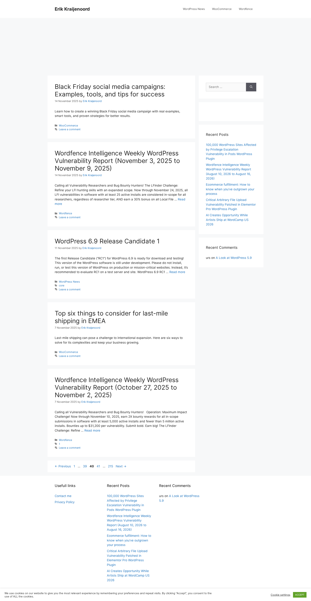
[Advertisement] (155, 45)
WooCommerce (222, 9)
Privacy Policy (65, 502)
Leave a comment (69, 129)
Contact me (63, 496)
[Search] (251, 87)
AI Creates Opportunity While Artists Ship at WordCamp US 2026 (227, 219)
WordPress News (194, 9)
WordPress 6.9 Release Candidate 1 (107, 241)
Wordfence (246, 9)
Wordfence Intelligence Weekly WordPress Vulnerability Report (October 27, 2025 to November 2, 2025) (117, 387)
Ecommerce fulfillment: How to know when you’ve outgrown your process (230, 189)
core (61, 285)
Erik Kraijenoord (72, 9)
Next (121, 466)
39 (85, 466)
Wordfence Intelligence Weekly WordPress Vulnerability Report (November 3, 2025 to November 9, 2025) (117, 160)
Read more (177, 272)
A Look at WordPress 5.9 (234, 258)
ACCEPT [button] (299, 594)
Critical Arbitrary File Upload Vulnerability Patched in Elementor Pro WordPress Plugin (231, 204)
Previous (63, 466)
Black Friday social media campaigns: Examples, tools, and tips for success (110, 90)
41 (98, 466)
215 (111, 466)
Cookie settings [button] (280, 595)
